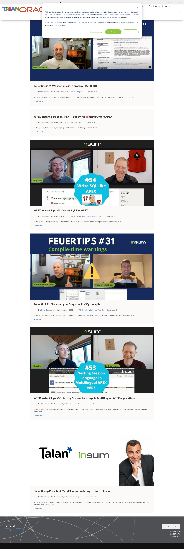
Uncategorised (78, 92)
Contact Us (169, 2)
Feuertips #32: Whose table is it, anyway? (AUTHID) (65, 85)
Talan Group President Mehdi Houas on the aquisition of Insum (72, 491)
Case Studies (154, 6)
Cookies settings (96, 32)
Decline (130, 32)
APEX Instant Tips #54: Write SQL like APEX (61, 210)
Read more (38, 101)
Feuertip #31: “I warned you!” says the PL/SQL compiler (68, 304)
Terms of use (19, 528)
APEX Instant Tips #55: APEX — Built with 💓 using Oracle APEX (73, 116)
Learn (141, 6)
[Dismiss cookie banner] (138, 8)
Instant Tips (77, 122)
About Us (166, 6)
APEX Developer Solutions (83, 216)
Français (178, 2)
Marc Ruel (45, 92)
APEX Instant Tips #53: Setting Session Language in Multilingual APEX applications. (85, 398)
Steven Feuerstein (47, 310)
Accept (113, 32)
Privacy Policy (122, 17)
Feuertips (101, 310)
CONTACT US (171, 526)
